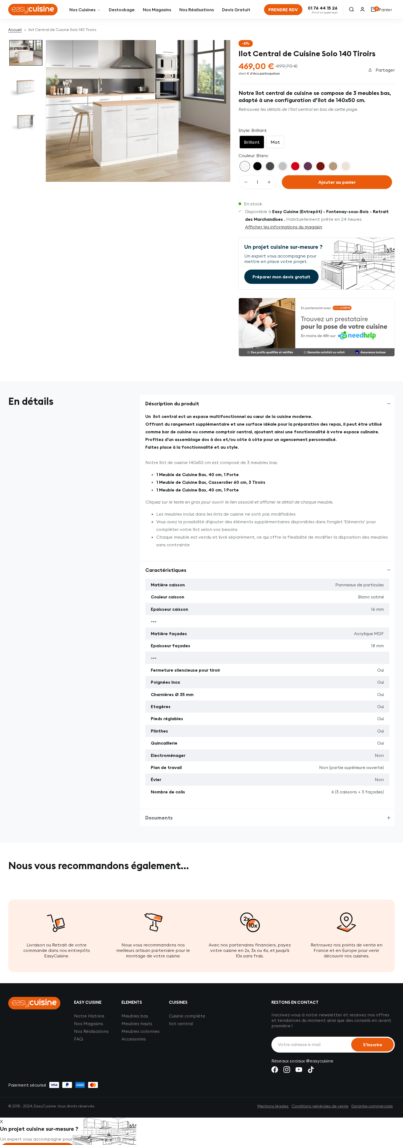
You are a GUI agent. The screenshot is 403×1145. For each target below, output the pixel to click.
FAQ (78, 1039)
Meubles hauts (136, 1023)
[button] (25, 53)
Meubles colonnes (140, 1031)
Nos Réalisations (91, 1031)
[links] (274, 1069)
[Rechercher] (351, 9)
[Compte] (362, 9)
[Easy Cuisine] (33, 9)
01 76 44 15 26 (322, 8)
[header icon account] (362, 9)
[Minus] (246, 182)
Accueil (15, 29)
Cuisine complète (187, 1016)
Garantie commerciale (372, 1106)
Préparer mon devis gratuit (281, 276)
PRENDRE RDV (283, 9)
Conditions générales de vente (319, 1106)
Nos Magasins (88, 1023)
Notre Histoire (89, 1016)
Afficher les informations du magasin (283, 227)
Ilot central (181, 1023)
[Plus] (269, 182)
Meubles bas (134, 1016)
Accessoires (133, 1039)
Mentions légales (273, 1106)
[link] (85, 9)
